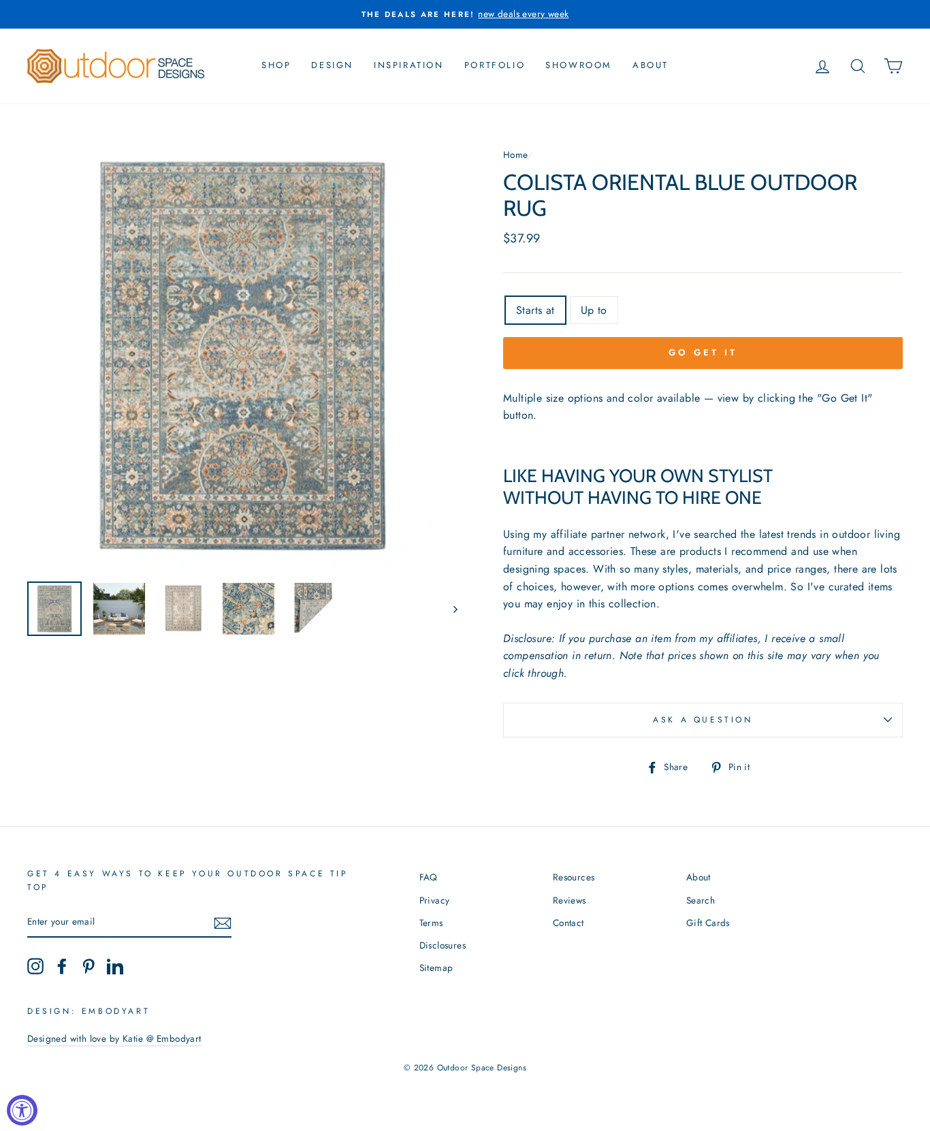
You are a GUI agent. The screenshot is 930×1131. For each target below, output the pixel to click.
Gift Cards (708, 922)
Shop (276, 65)
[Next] (449, 609)
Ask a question (702, 720)
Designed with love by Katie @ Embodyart (114, 1038)
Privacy (434, 900)
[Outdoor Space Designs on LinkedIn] (115, 966)
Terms (431, 922)
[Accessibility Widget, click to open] (22, 1110)
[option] (465, 14)
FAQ (428, 877)
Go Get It (703, 352)
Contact (568, 922)
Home (515, 154)
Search (700, 900)
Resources (574, 877)
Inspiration (409, 65)
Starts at (535, 310)
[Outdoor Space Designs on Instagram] (35, 966)
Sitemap (436, 967)
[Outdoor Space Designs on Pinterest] (88, 966)
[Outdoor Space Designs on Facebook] (62, 966)
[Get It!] (222, 922)
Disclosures (442, 945)
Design (332, 65)
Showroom (578, 65)
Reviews (569, 900)
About (650, 65)
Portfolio (494, 65)
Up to (594, 310)
